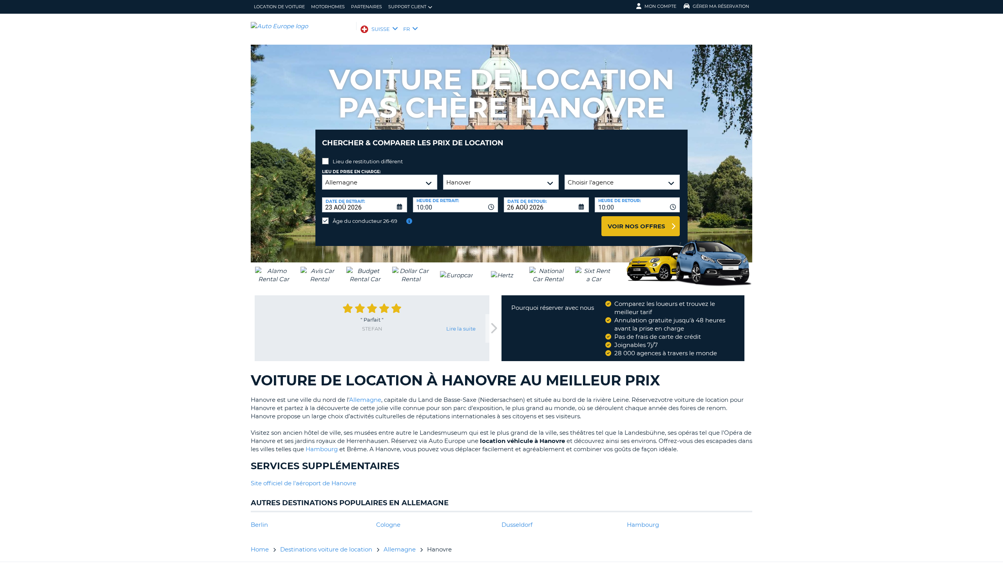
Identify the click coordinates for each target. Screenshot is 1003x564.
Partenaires (366, 6)
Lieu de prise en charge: (351, 171)
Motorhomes (328, 6)
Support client (407, 6)
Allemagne (365, 399)
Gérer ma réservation (721, 6)
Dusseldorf (517, 524)
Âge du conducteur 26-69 (365, 221)
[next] (493, 328)
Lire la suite (461, 328)
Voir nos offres (636, 226)
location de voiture (279, 6)
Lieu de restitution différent (368, 161)
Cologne (388, 524)
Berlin (259, 524)
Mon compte (660, 6)
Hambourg (322, 449)
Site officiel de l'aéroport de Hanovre (303, 483)
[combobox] (455, 205)
